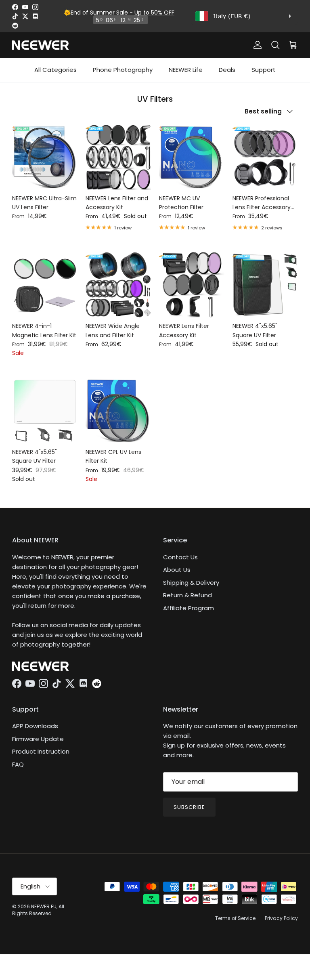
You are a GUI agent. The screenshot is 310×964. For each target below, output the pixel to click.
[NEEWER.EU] (40, 45)
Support (263, 69)
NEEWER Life (186, 69)
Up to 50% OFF (154, 12)
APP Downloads (35, 726)
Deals (227, 69)
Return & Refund (187, 595)
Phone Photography (123, 69)
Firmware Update (38, 739)
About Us (177, 569)
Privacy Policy (281, 918)
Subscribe (189, 807)
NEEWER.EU (44, 906)
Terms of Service (235, 918)
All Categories (55, 69)
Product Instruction (40, 751)
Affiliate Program (188, 608)
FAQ (18, 764)
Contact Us (180, 557)
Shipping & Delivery (191, 582)
